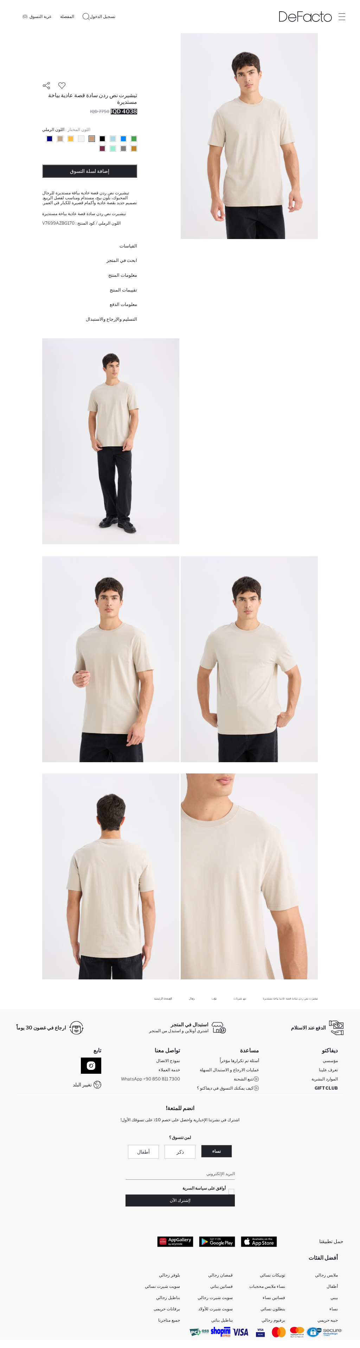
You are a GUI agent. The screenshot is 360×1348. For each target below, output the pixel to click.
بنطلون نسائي (273, 1308)
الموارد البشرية (324, 1078)
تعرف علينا (328, 1069)
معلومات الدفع (123, 304)
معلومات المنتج (122, 275)
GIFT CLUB (326, 1088)
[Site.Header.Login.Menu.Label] (342, 16)
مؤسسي (330, 1060)
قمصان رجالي (220, 1275)
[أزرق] (123, 139)
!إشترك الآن (180, 1200)
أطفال (143, 1152)
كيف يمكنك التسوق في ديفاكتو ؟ (225, 1088)
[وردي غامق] (102, 148)
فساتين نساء (274, 1297)
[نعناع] (113, 148)
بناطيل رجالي (168, 1297)
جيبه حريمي (327, 1320)
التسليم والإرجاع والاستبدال (111, 319)
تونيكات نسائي (272, 1275)
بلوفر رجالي (169, 1275)
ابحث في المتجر (122, 260)
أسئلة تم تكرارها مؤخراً (239, 1060)
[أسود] (102, 139)
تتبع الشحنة (243, 1078)
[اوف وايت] (81, 139)
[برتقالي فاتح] (71, 139)
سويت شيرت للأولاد (215, 1308)
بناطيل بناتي (222, 1320)
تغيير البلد (82, 1084)
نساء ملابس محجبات (267, 1286)
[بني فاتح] (60, 139)
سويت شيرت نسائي (162, 1286)
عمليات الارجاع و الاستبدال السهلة (229, 1069)
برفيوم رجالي (273, 1320)
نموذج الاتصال (168, 1060)
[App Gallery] (175, 1241)
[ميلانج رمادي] (123, 148)
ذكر (180, 1152)
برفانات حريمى (167, 1308)
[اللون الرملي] (92, 139)
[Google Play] (217, 1241)
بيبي (334, 1297)
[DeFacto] (305, 16)
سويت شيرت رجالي (215, 1297)
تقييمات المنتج (123, 290)
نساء (216, 1151)
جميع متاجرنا (169, 1320)
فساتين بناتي (221, 1286)
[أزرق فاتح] (113, 139)
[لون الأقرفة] (134, 148)
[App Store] (259, 1241)
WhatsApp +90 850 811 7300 (150, 1078)
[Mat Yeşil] (134, 139)
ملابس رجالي (326, 1275)
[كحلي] (49, 139)
